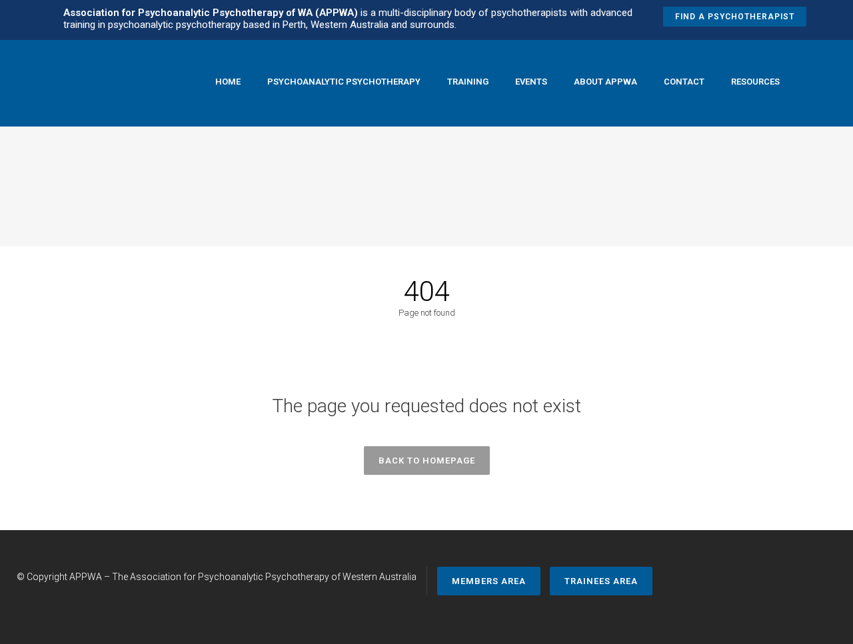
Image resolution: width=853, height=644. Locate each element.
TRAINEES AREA (601, 581)
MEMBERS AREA (489, 581)
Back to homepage (427, 461)
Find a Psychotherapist (734, 16)
